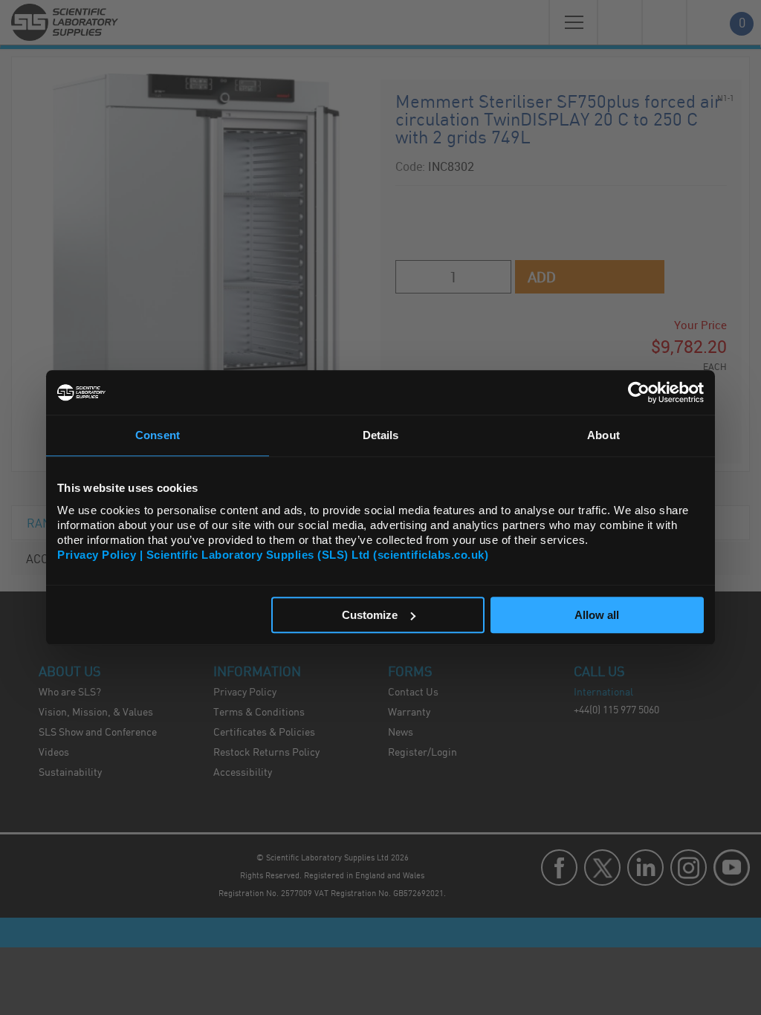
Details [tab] (381, 435)
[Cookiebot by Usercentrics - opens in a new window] (639, 392)
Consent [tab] (157, 435)
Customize (370, 615)
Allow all (596, 615)
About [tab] (603, 435)
